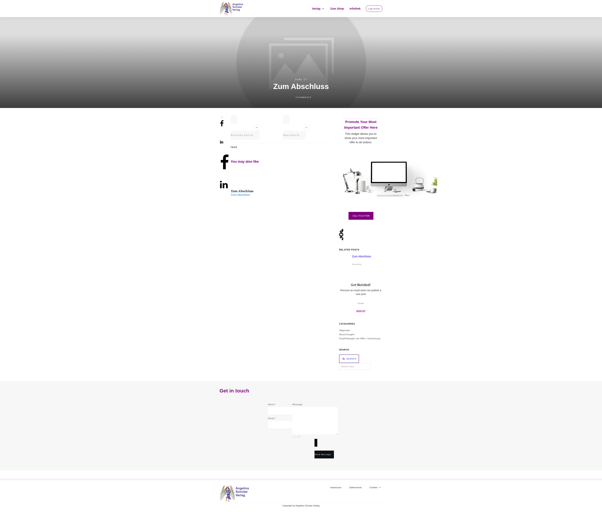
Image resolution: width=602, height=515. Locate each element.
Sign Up (360, 311)
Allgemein (344, 330)
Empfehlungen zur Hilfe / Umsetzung (359, 338)
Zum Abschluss (242, 191)
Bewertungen (347, 334)
